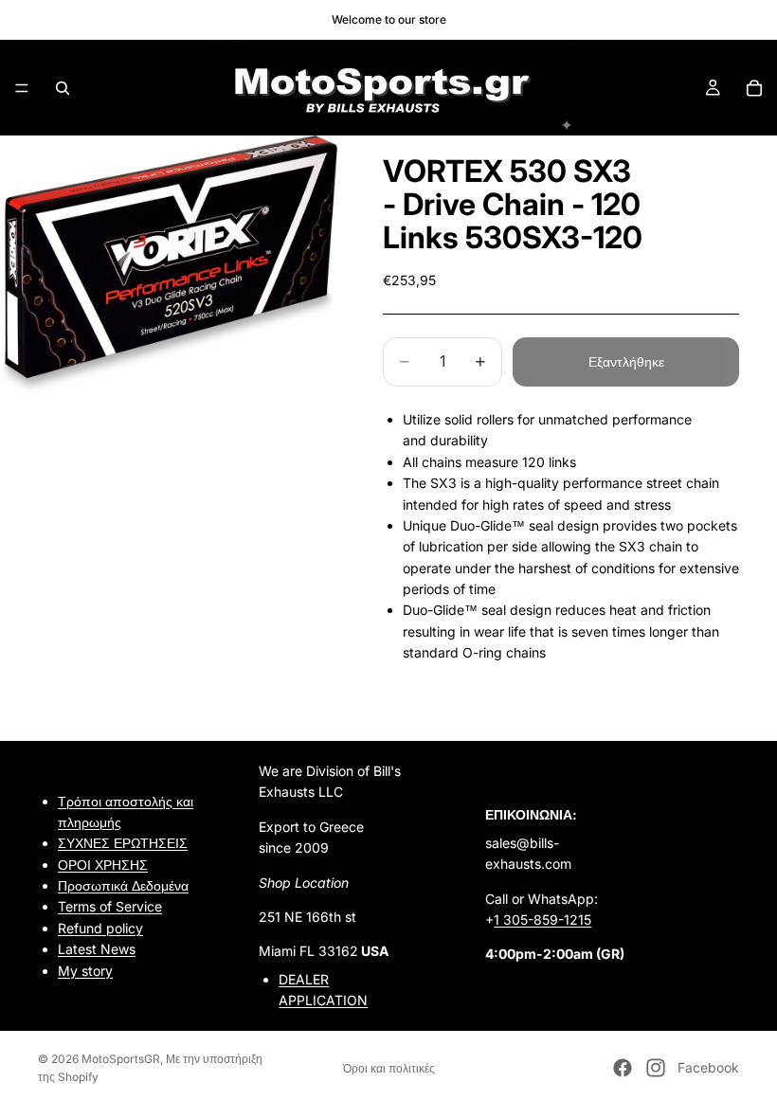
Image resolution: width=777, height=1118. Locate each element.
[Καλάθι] (754, 88)
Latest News (97, 949)
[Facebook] (622, 1067)
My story (85, 970)
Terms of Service (110, 906)
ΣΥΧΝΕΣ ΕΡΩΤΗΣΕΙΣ (123, 843)
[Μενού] (22, 88)
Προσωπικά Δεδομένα (123, 885)
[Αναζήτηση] (62, 88)
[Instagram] (655, 1067)
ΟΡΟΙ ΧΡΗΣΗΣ (103, 864)
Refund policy (100, 927)
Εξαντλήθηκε (626, 361)
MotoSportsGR (120, 1059)
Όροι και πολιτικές (389, 1068)
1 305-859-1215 (542, 919)
